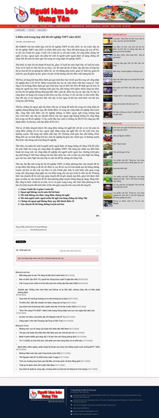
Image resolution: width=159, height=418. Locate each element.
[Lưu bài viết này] (97, 42)
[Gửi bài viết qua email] (90, 42)
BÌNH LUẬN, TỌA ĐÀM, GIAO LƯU (114, 35)
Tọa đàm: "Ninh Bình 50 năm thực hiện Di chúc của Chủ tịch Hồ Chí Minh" (128, 40)
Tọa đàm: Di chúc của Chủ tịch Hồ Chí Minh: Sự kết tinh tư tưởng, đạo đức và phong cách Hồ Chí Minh (128, 49)
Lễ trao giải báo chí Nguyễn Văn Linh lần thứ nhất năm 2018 (128, 186)
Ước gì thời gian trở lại (121, 152)
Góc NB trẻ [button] (126, 26)
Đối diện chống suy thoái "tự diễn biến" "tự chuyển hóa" (128, 113)
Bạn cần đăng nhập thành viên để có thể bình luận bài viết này (41, 258)
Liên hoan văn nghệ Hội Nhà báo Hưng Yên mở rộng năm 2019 (128, 129)
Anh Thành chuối (119, 144)
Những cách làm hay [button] (93, 26)
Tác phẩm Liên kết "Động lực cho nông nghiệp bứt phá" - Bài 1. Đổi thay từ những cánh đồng (128, 179)
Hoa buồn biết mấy (120, 168)
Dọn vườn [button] (105, 26)
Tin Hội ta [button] (34, 26)
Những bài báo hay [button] (77, 26)
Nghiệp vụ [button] (51, 26)
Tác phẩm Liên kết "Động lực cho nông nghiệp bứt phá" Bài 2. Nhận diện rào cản (128, 161)
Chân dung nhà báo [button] (63, 26)
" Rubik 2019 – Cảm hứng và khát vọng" (127, 96)
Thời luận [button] (42, 26)
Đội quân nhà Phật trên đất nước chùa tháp (128, 89)
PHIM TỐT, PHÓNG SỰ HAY (112, 123)
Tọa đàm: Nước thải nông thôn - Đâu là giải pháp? (128, 56)
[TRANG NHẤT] (18, 26)
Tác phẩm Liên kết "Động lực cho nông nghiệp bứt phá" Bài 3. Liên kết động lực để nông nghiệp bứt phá (128, 195)
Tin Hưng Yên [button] (25, 26)
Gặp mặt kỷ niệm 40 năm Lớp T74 (125, 104)
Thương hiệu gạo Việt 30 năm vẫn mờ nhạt (128, 64)
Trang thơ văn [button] (115, 26)
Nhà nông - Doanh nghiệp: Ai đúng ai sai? (128, 71)
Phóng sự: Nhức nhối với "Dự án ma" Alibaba (128, 202)
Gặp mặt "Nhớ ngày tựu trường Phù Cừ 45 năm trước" (128, 81)
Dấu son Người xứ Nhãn (121, 136)
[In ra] (93, 42)
